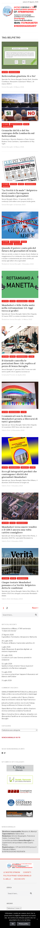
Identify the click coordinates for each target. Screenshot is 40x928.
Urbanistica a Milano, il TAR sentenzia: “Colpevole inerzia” (16, 630)
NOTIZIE (5, 72)
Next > (35, 608)
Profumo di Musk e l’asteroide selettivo (17, 643)
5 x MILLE (7, 879)
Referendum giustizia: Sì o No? (19, 76)
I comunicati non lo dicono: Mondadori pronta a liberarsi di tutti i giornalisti (20, 419)
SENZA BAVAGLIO (14, 72)
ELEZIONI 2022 (15, 241)
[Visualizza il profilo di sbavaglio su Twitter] (5, 753)
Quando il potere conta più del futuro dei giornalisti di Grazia (19, 249)
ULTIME (31, 301)
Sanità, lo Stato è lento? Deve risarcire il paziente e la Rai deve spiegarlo (17, 667)
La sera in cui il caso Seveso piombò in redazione (17, 659)
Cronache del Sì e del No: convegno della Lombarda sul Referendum (18, 133)
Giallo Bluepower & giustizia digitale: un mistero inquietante (17, 650)
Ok (13, 924)
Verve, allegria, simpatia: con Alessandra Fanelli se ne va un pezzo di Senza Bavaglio (19, 716)
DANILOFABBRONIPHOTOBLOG (14, 692)
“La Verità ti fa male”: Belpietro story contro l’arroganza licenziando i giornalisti (19, 193)
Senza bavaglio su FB (11, 737)
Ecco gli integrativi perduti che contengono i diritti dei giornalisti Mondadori (19, 474)
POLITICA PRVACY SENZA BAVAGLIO (17, 876)
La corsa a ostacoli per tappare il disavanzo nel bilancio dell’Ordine (20, 675)
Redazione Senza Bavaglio (11, 264)
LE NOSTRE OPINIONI (11, 872)
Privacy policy (23, 924)
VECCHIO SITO (19, 879)
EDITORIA (13, 184)
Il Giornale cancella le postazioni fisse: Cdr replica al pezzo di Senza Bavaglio (18, 363)
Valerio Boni (6, 430)
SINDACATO (6, 186)
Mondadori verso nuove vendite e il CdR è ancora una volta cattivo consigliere (19, 530)
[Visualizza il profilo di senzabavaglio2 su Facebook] (2, 753)
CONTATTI (27, 872)
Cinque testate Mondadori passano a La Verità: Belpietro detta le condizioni (19, 585)
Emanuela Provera (8, 375)
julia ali (4, 703)
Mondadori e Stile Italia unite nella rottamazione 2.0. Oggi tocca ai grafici (18, 308)
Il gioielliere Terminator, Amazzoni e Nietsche (19, 637)
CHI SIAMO (5, 124)
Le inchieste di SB (16, 124)
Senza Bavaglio (7, 87)
